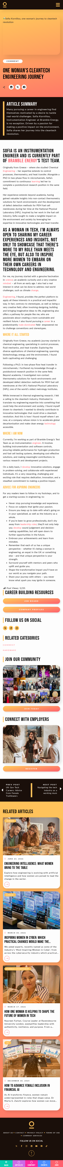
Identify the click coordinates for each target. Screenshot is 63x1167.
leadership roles (28, 524)
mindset (7, 283)
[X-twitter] (5, 628)
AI (8, 1043)
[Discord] (41, 1146)
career (47, 321)
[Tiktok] (46, 1146)
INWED (10, 821)
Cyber (10, 895)
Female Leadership (18, 969)
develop (26, 466)
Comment (13, 61)
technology (50, 423)
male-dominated (27, 324)
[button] (11, 87)
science (9, 279)
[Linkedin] (31, 1146)
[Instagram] (17, 628)
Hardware (9, 650)
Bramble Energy (22, 161)
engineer (36, 442)
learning (36, 181)
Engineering (9, 170)
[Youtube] (36, 1146)
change (34, 290)
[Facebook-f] (11, 628)
